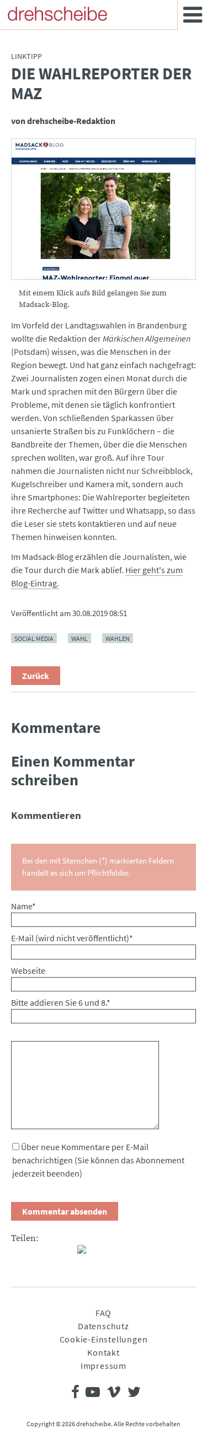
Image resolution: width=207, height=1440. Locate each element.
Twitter (42, 1254)
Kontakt (103, 1352)
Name (23, 906)
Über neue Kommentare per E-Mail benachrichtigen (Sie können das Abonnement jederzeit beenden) (98, 1160)
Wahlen (117, 638)
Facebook (20, 1254)
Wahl (79, 638)
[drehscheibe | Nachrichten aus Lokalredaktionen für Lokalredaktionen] (57, 14)
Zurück (35, 675)
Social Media (34, 638)
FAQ (103, 1312)
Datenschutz (103, 1325)
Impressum (103, 1365)
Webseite (28, 970)
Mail (64, 1254)
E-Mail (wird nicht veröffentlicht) (72, 937)
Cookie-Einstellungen (104, 1339)
